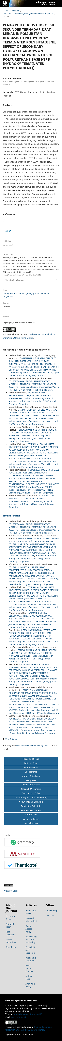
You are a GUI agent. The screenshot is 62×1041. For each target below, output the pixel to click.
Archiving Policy (31, 819)
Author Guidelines (31, 776)
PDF (9, 231)
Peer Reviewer (31, 767)
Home (5, 10)
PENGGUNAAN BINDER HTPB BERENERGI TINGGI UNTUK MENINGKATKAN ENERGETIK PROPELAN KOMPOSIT (33, 432)
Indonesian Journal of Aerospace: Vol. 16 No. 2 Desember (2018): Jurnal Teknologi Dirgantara (32, 401)
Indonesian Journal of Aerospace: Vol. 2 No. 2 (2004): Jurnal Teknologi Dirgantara (31, 504)
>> (16, 739)
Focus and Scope (31, 759)
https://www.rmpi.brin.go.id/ (28, 1014)
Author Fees (31, 814)
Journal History (31, 823)
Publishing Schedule (31, 806)
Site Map (49, 915)
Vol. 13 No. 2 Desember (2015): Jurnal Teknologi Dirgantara (28, 13)
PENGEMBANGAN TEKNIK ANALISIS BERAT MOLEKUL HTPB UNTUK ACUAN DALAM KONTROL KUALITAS (32, 384)
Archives (15, 10)
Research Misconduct (31, 789)
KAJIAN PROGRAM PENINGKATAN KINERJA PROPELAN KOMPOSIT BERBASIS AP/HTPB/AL (31, 395)
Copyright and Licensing (31, 801)
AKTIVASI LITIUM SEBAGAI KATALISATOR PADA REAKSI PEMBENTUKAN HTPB (32, 498)
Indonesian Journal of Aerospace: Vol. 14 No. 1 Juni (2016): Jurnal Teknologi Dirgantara (34, 374)
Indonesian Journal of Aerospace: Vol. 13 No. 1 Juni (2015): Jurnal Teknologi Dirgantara (33, 465)
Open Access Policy (31, 793)
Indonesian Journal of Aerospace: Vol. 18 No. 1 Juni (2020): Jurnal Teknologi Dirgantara (33, 422)
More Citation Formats (14, 280)
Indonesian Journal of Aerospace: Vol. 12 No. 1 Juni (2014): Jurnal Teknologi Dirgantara (33, 731)
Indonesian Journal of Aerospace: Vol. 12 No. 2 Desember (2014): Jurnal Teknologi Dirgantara (34, 711)
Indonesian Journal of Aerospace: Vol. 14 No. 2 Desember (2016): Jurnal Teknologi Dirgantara (31, 491)
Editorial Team (31, 763)
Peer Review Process (31, 810)
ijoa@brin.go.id (18, 1017)
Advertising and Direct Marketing (31, 797)
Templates (31, 780)
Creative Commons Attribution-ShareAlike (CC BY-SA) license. (28, 1028)
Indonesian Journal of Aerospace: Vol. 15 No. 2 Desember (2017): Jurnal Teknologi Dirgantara (31, 583)
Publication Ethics (31, 784)
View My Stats (11, 890)
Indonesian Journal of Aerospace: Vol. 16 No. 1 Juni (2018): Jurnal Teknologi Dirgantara (34, 388)
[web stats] (8, 885)
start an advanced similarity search (33, 745)
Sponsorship (31, 771)
